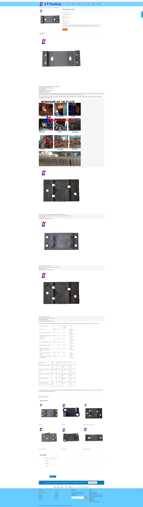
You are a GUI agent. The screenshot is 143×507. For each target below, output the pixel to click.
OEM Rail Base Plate (46, 396)
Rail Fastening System (42, 492)
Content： (47, 466)
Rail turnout (57, 495)
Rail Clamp (40, 495)
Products (78, 4)
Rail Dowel (56, 492)
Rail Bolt (40, 500)
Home (68, 4)
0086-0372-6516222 (93, 492)
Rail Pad (56, 498)
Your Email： (47, 463)
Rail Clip (40, 493)
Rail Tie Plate (50, 7)
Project (88, 4)
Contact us (98, 4)
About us (73, 4)
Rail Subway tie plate (44, 397)
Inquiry (93, 4)
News (84, 4)
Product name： (46, 458)
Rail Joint (56, 497)
